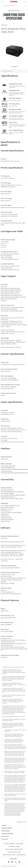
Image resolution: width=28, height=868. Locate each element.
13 (6, 657)
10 (12, 414)
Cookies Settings (20, 854)
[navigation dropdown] (25, 2)
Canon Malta (13, 858)
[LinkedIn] (12, 861)
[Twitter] (15, 861)
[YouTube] (19, 861)
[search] (2, 2)
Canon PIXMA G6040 (6, 71)
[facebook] (8, 861)
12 (1, 650)
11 (11, 624)
